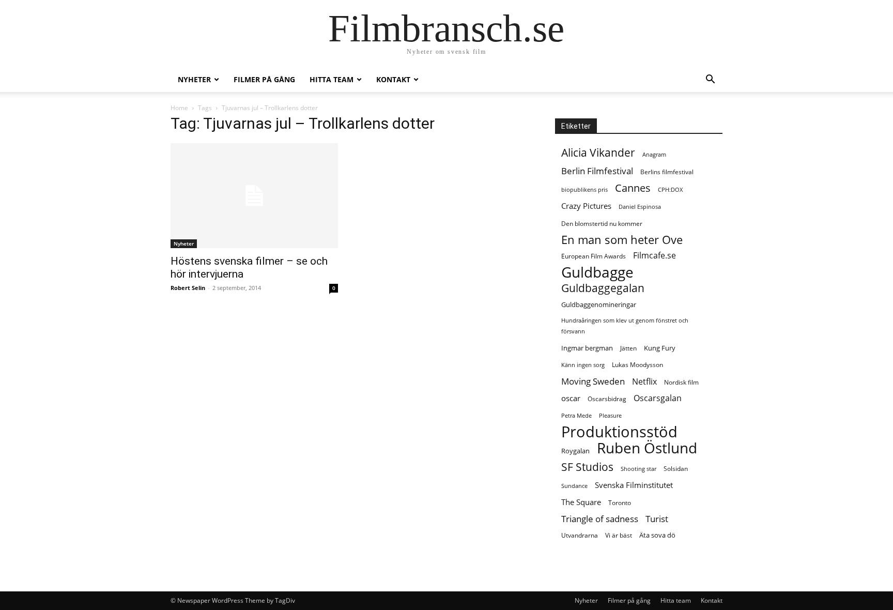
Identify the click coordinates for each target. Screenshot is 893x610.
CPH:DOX (670, 189)
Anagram (654, 154)
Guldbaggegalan (602, 288)
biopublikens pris (584, 189)
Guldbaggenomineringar (598, 304)
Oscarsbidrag (607, 398)
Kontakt (393, 79)
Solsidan (676, 468)
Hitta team (331, 79)
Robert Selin (188, 288)
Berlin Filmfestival (597, 170)
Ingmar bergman (587, 348)
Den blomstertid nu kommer (601, 223)
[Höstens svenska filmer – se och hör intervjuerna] (254, 195)
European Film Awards (593, 256)
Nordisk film (681, 382)
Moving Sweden (593, 381)
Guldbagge (597, 272)
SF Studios (587, 467)
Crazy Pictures (586, 206)
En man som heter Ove (622, 239)
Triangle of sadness (599, 518)
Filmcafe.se (654, 255)
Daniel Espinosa (640, 206)
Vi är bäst (618, 535)
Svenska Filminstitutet (634, 485)
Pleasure (610, 415)
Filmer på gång (264, 79)
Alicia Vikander (598, 152)
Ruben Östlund (647, 448)
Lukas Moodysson (637, 364)
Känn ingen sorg (583, 365)
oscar (570, 398)
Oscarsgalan (658, 398)
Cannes (633, 187)
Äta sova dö (657, 535)
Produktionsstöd (619, 431)
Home (179, 107)
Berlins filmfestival (667, 171)
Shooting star (638, 468)
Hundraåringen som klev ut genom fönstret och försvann (624, 326)
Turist (656, 518)
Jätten (628, 348)
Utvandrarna (579, 535)
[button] (710, 80)
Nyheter (194, 79)
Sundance (574, 486)
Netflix (644, 381)
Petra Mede (576, 415)
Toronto (619, 502)
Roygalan (575, 450)
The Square (581, 502)
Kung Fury (659, 348)
